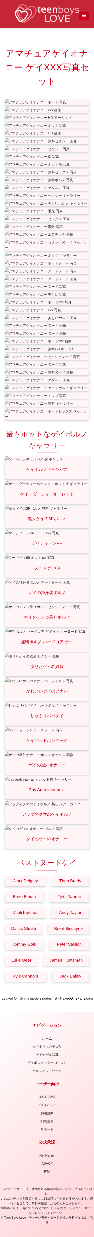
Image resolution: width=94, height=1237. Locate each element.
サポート (47, 1129)
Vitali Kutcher (25, 912)
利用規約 (47, 1113)
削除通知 (47, 1121)
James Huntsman (66, 960)
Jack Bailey (70, 976)
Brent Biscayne (68, 928)
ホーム (47, 1038)
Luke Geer (21, 960)
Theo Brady (70, 881)
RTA (47, 1171)
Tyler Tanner (69, 896)
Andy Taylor (70, 912)
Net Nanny (47, 1155)
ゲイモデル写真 (47, 1054)
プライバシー (47, 1105)
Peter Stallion (69, 944)
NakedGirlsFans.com (76, 998)
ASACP (47, 1163)
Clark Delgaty (25, 881)
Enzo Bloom (24, 896)
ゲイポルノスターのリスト (47, 1063)
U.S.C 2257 (47, 1097)
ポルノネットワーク (47, 1071)
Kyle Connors (25, 976)
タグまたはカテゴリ (47, 1046)
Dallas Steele (23, 928)
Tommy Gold (24, 944)
